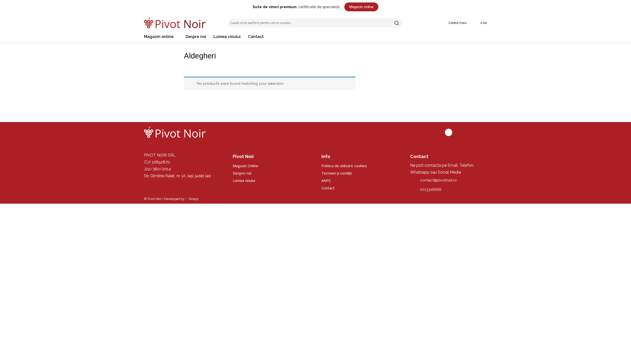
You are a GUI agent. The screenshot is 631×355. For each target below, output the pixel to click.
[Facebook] (448, 132)
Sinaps (193, 199)
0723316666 (430, 189)
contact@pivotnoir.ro (438, 180)
